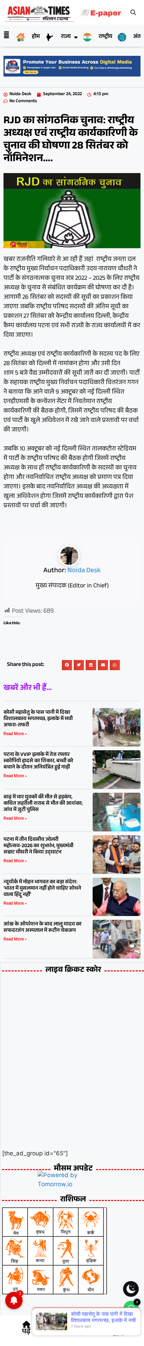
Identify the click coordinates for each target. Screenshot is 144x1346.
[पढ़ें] (26, 1324)
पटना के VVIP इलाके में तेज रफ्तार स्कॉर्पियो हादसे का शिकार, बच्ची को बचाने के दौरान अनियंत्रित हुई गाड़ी (38, 761)
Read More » (15, 733)
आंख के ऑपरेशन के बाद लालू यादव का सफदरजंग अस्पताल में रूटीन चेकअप (42, 927)
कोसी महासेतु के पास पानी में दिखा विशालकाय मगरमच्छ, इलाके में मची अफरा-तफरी (38, 719)
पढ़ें (26, 1332)
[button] (133, 12)
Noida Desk (84, 571)
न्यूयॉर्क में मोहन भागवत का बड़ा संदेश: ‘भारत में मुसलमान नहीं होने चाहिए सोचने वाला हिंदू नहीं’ (42, 888)
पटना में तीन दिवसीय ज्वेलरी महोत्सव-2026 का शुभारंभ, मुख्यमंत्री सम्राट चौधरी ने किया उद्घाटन (38, 846)
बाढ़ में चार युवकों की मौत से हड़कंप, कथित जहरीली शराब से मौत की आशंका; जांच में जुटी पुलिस (42, 803)
